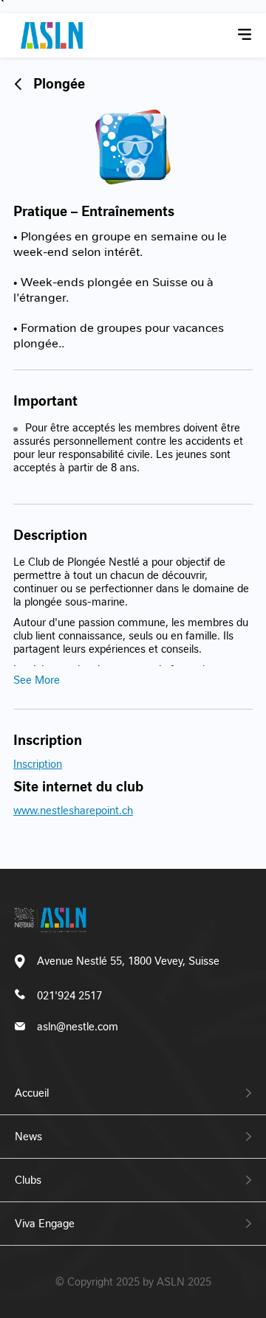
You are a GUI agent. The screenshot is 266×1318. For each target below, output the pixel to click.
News (28, 1136)
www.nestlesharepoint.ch (73, 810)
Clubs (28, 1180)
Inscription (37, 764)
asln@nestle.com (77, 1026)
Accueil (32, 1093)
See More (36, 680)
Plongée (59, 83)
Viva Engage (45, 1223)
